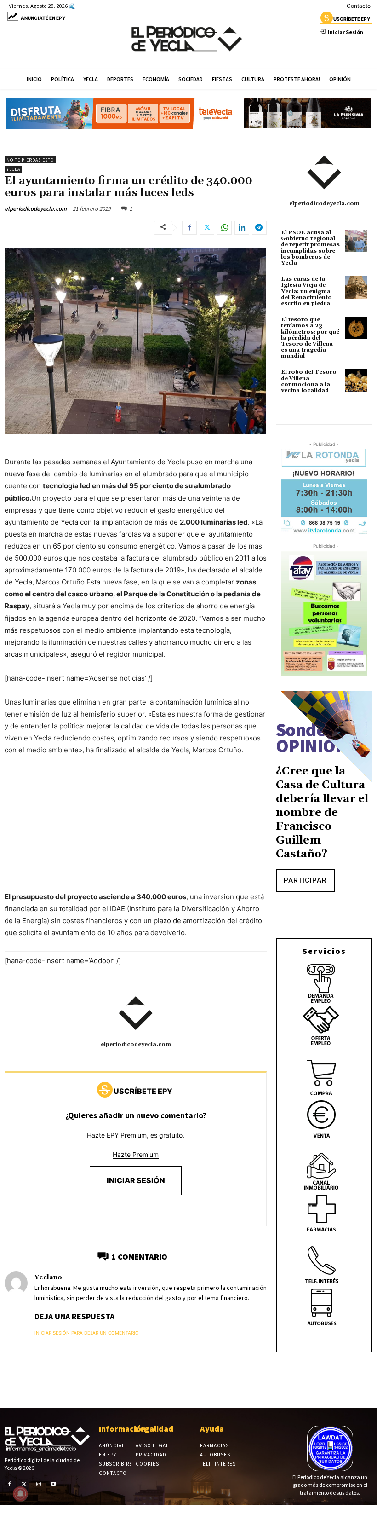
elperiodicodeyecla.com (36, 209)
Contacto (359, 5)
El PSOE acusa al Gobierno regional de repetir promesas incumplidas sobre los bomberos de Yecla (310, 247)
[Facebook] (189, 228)
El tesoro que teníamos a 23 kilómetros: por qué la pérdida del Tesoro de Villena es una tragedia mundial (310, 337)
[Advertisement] (136, 832)
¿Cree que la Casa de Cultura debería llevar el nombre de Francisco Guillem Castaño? (322, 812)
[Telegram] (259, 228)
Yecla (13, 169)
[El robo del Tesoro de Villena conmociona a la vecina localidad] (356, 380)
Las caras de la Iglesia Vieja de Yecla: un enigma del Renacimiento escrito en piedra (306, 291)
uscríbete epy (351, 19)
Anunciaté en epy (43, 18)
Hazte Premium (136, 1154)
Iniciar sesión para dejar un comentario (86, 1332)
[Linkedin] (241, 228)
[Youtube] (53, 1484)
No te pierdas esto (30, 160)
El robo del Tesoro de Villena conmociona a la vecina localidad (309, 381)
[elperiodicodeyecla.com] (135, 1013)
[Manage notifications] (20, 1493)
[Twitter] (207, 228)
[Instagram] (39, 1484)
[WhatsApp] (224, 228)
